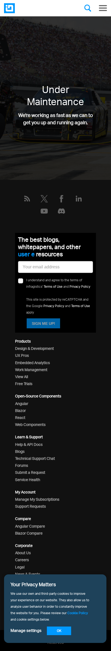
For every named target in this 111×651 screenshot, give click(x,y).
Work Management (31, 369)
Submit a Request (30, 472)
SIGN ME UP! (43, 323)
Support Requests (30, 506)
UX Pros (22, 355)
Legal (20, 567)
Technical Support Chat (35, 458)
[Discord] (61, 211)
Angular (21, 403)
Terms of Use (53, 286)
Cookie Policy (77, 613)
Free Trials (23, 383)
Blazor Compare (29, 533)
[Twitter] (44, 198)
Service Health (27, 479)
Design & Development (34, 348)
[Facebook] (61, 198)
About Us (23, 552)
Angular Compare (30, 526)
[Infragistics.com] (31, 8)
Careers (22, 559)
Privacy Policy (80, 286)
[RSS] (27, 198)
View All (21, 376)
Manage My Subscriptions (37, 499)
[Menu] (103, 8)
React (20, 417)
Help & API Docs (29, 444)
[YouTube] (44, 211)
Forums (21, 465)
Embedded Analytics (32, 362)
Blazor (20, 410)
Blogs (20, 451)
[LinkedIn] (78, 198)
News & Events (27, 574)
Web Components (30, 424)
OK (59, 631)
